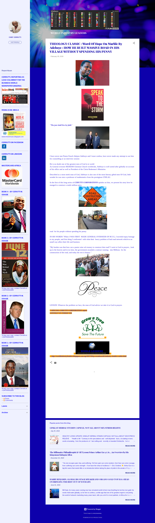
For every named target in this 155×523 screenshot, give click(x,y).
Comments (9, 400)
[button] (134, 43)
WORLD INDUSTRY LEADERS (68, 33)
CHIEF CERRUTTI (15, 37)
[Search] (138, 6)
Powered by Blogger (94, 509)
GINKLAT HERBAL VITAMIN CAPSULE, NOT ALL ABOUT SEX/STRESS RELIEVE (85, 428)
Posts (7, 398)
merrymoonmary (97, 513)
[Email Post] (55, 363)
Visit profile (15, 42)
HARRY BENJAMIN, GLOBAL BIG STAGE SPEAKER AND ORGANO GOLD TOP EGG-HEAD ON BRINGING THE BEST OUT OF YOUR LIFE (89, 480)
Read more (130, 446)
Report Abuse (7, 71)
